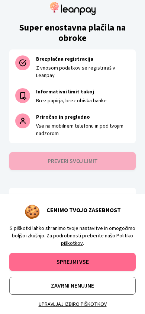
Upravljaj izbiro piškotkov (73, 304)
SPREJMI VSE (73, 262)
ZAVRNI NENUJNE (72, 286)
